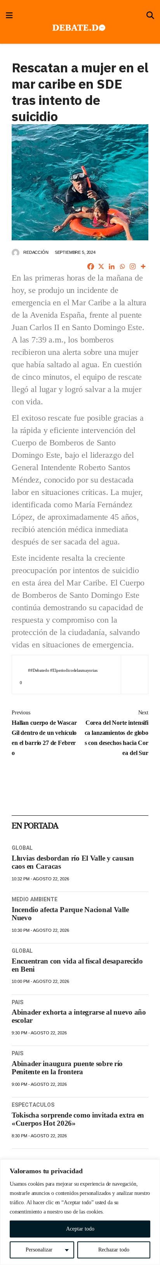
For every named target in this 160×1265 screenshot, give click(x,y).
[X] (101, 266)
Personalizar (39, 1250)
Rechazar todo (113, 1250)
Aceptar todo (80, 1229)
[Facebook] (90, 266)
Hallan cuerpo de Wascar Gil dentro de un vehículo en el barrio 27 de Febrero (44, 733)
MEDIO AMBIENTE (34, 899)
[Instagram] (132, 266)
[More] (143, 266)
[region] (80, 1212)
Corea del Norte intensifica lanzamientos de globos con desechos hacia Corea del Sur (116, 733)
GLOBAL (22, 848)
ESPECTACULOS (33, 1105)
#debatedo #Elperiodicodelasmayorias (63, 670)
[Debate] (78, 28)
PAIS (17, 1002)
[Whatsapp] (122, 266)
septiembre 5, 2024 (75, 252)
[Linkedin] (111, 266)
